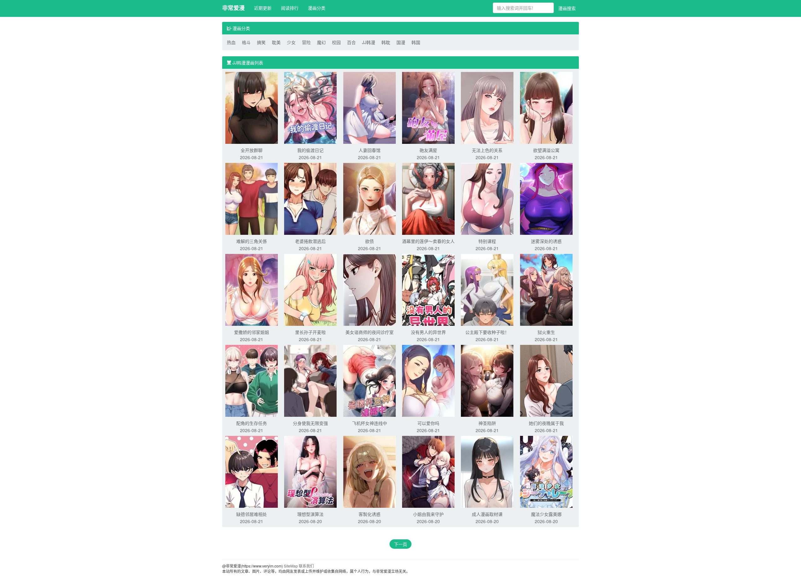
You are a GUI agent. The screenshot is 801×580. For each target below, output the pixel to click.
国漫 (400, 42)
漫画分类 (316, 8)
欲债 (369, 241)
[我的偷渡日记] (310, 107)
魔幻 (321, 42)
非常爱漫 (233, 8)
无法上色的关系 (487, 150)
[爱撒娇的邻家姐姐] (251, 289)
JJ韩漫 (368, 42)
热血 (231, 42)
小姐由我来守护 (428, 514)
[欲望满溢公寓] (546, 107)
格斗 (246, 42)
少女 (291, 42)
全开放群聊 (252, 150)
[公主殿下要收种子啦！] (487, 289)
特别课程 (487, 241)
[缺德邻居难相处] (251, 471)
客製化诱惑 (369, 514)
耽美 (276, 42)
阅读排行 (289, 8)
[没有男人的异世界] (428, 289)
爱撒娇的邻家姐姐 (251, 332)
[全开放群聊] (251, 107)
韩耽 (385, 42)
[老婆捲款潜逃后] (310, 198)
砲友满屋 (428, 150)
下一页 (400, 544)
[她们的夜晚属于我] (546, 380)
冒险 (306, 42)
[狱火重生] (546, 289)
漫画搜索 (567, 8)
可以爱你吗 (428, 423)
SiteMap (291, 565)
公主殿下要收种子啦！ (487, 332)
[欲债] (369, 198)
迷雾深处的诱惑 (546, 241)
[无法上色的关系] (487, 107)
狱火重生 (546, 332)
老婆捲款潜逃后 (310, 241)
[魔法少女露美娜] (546, 471)
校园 (336, 42)
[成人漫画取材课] (487, 471)
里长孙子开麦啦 (310, 332)
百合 (351, 42)
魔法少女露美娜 (546, 514)
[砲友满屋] (428, 107)
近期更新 (263, 8)
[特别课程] (487, 198)
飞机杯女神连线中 (369, 423)
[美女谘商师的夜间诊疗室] (369, 289)
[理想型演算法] (310, 471)
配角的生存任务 (251, 423)
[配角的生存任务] (251, 380)
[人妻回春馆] (369, 107)
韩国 (415, 42)
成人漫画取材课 (487, 514)
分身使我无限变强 (310, 423)
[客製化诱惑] (369, 471)
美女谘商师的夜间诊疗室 (369, 332)
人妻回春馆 (369, 150)
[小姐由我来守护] (428, 471)
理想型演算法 (310, 514)
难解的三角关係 (251, 241)
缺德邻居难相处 (251, 514)
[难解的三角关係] (251, 198)
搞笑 (261, 42)
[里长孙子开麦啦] (310, 289)
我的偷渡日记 (310, 150)
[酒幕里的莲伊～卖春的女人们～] (428, 198)
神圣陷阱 (487, 423)
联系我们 (306, 565)
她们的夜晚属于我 (546, 423)
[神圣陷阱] (487, 380)
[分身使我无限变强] (310, 380)
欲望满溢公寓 (546, 150)
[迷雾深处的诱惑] (546, 198)
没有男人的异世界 (428, 332)
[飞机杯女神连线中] (369, 380)
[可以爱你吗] (428, 380)
